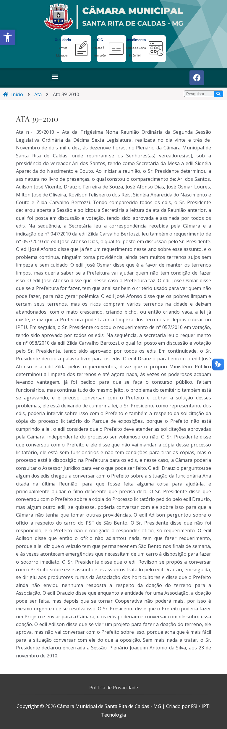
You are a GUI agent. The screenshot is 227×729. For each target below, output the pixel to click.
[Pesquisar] (218, 94)
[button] (7, 37)
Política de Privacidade (113, 687)
